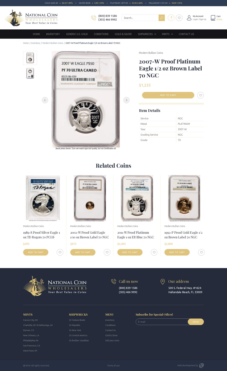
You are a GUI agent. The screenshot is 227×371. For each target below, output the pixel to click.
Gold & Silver (123, 34)
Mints (166, 34)
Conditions (101, 34)
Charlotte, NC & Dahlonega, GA (38, 325)
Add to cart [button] (36, 252)
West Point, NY (30, 350)
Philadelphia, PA (30, 340)
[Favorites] (179, 18)
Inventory (53, 34)
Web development (186, 365)
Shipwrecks (145, 34)
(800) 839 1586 (107, 15)
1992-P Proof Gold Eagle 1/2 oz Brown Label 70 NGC (183, 234)
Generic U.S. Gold (77, 34)
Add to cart (168, 95)
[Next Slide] (126, 100)
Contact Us (186, 34)
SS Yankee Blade (77, 320)
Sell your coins (112, 340)
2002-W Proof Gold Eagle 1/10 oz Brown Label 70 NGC (89, 234)
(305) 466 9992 (107, 19)
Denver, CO (28, 330)
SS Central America (78, 335)
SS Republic (74, 325)
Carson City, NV (30, 320)
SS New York (75, 330)
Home (36, 34)
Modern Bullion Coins (52, 43)
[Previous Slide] (45, 100)
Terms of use (113, 365)
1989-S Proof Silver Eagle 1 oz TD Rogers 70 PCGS (41, 234)
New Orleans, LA (31, 335)
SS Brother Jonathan (79, 340)
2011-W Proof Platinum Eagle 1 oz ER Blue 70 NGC (135, 234)
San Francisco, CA (31, 345)
